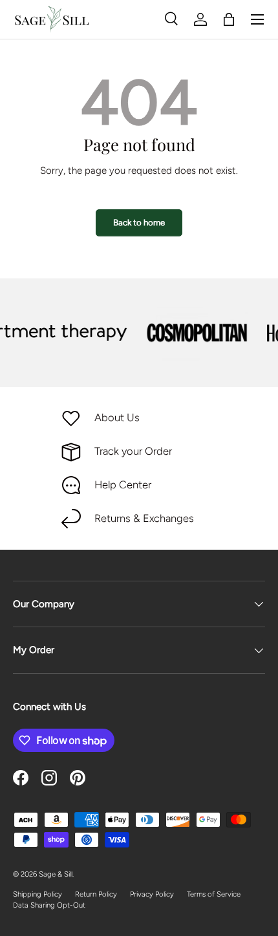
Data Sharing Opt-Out (49, 905)
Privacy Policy (152, 894)
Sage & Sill (55, 874)
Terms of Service (214, 894)
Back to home (139, 222)
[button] (229, 19)
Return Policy (96, 894)
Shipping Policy (37, 894)
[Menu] (257, 19)
